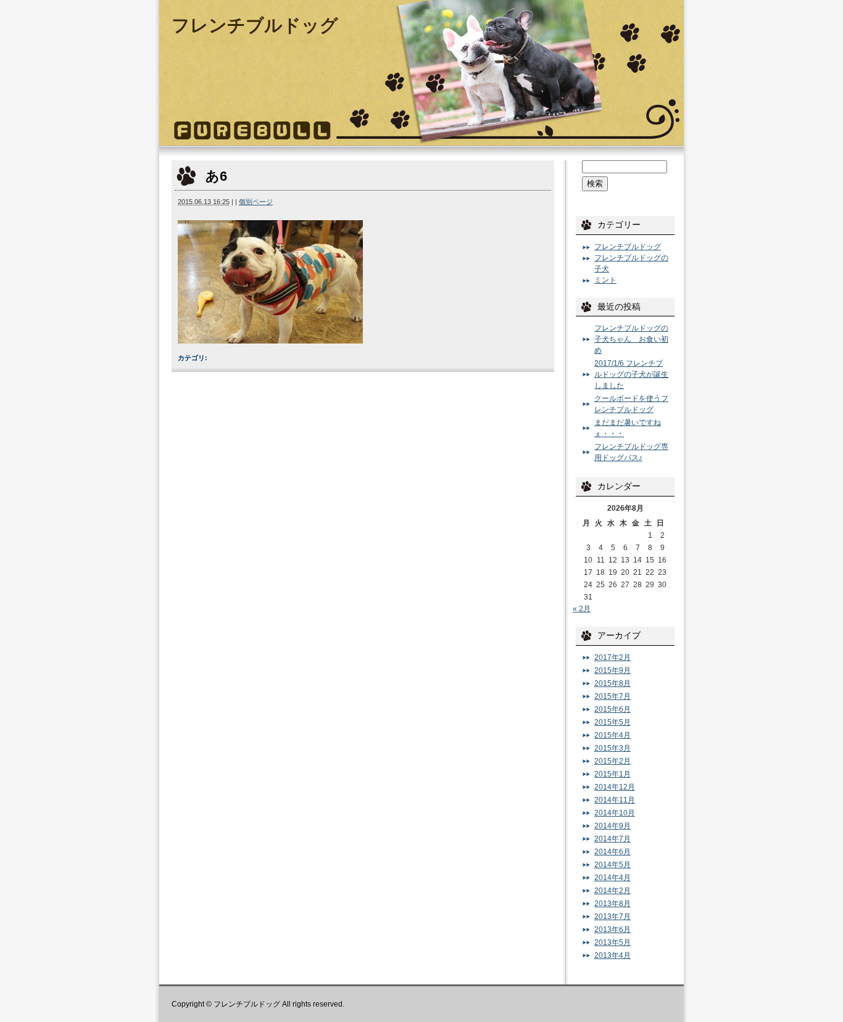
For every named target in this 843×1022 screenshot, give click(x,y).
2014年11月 (614, 800)
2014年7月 (612, 838)
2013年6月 (612, 929)
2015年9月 (612, 670)
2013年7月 (612, 916)
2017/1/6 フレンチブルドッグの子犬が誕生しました (631, 374)
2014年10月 (614, 813)
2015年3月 (612, 748)
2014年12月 (614, 787)
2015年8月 (612, 683)
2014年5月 (612, 864)
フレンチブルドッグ (255, 25)
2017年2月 (612, 657)
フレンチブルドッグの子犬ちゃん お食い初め (631, 339)
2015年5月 (612, 722)
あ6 (216, 176)
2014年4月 (612, 877)
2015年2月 (612, 761)
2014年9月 (612, 826)
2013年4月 (612, 955)
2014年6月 (612, 851)
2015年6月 (612, 709)
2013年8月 (612, 903)
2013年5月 (612, 942)
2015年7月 (612, 696)
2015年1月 (612, 774)
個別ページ (256, 201)
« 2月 (582, 608)
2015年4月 (612, 735)
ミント (605, 280)
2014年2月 (612, 890)
